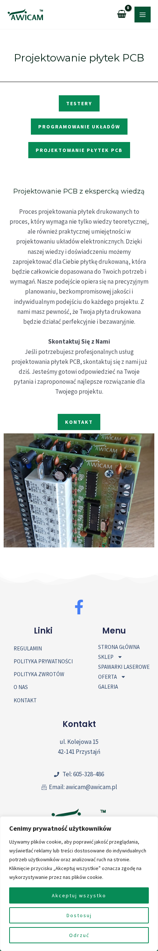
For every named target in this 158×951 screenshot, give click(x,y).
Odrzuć (79, 935)
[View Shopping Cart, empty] (122, 14)
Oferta (107, 676)
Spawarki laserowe (124, 666)
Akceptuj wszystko (79, 895)
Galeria (108, 686)
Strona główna (119, 646)
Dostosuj (79, 915)
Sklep (106, 656)
